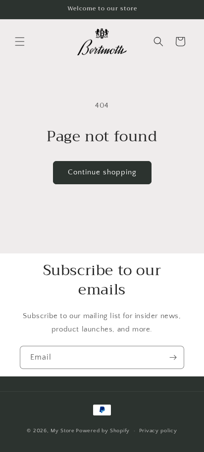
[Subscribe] (173, 357)
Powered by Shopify (103, 431)
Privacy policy (158, 431)
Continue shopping (102, 172)
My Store (63, 431)
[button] (20, 41)
